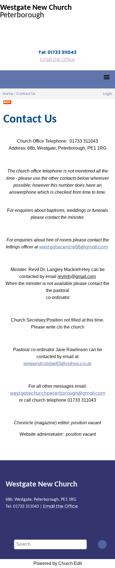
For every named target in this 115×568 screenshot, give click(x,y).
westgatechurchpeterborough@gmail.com (57, 393)
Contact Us (25, 93)
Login (107, 93)
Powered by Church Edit (57, 563)
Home (8, 93)
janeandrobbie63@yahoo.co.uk (58, 363)
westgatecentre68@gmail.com (73, 247)
